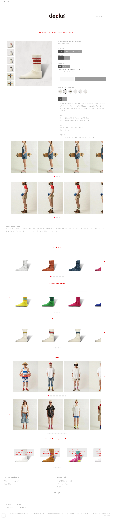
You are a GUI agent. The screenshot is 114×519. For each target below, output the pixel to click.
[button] (6, 16)
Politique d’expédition (95, 513)
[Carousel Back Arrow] (9, 262)
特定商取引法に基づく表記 (64, 481)
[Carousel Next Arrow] (104, 262)
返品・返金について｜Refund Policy (14, 484)
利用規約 (59, 487)
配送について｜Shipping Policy (13, 481)
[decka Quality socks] (57, 16)
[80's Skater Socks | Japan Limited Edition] (75, 91)
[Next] (106, 159)
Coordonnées (107, 515)
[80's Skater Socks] (60, 91)
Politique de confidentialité (68, 513)
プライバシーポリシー (63, 484)
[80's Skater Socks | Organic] (85, 91)
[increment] (72, 79)
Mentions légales (106, 513)
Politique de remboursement (54, 513)
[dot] (50, 276)
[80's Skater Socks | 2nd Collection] (65, 91)
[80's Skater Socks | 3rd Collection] (70, 91)
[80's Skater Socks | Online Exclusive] (80, 91)
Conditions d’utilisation (82, 513)
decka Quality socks (18, 513)
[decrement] (62, 79)
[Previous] (7, 159)
